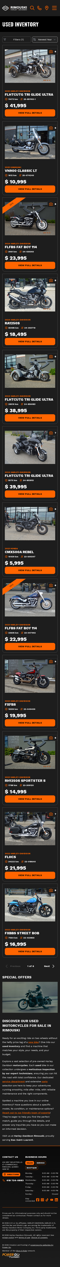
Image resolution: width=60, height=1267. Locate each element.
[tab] (29, 1163)
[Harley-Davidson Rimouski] (14, 8)
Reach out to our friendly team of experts (26, 1112)
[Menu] (54, 8)
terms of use (24, 1238)
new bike (33, 1042)
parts (44, 1081)
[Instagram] (42, 1200)
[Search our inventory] (32, 8)
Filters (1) (18, 39)
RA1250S (12, 323)
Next (47, 966)
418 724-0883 (15, 1180)
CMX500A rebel (19, 552)
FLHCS (10, 857)
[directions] (47, 8)
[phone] (39, 8)
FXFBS (10, 704)
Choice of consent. (39, 1238)
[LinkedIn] (56, 1200)
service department (13, 1081)
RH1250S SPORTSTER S (25, 781)
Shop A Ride (21, 1251)
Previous (15, 966)
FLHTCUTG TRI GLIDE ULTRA (29, 95)
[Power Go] (30, 1255)
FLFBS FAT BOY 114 (21, 247)
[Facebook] (37, 1200)
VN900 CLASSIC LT (21, 171)
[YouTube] (51, 1200)
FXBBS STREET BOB (22, 933)
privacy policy (8, 1238)
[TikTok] (47, 1200)
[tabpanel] (41, 1183)
